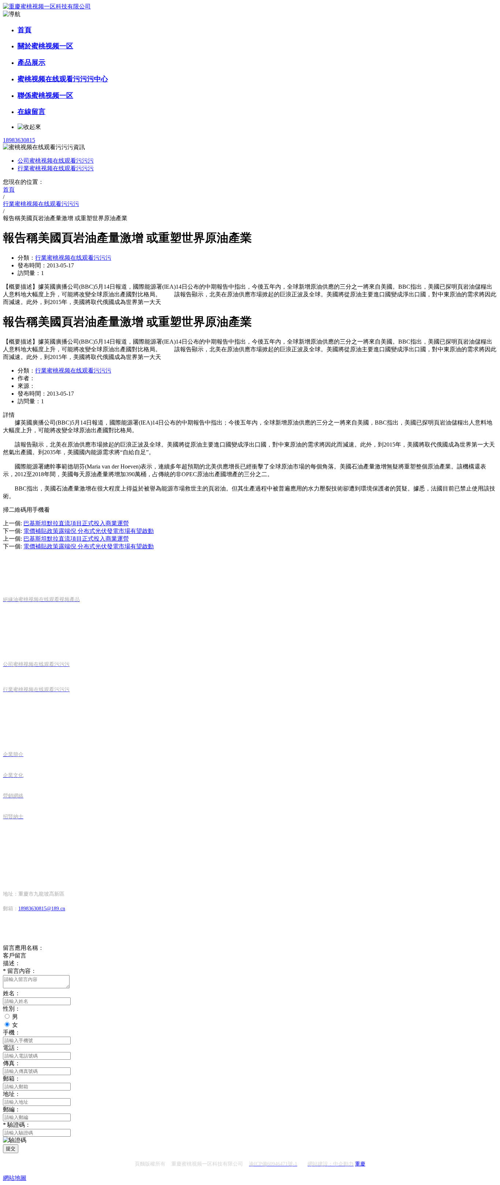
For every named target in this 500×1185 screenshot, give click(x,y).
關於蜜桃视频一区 (45, 46)
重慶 (360, 1164)
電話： (11, 1048)
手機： (11, 1032)
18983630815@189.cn (41, 908)
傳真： (11, 1063)
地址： (11, 1094)
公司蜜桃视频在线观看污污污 (56, 161)
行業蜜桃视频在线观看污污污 (56, 168)
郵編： (11, 1109)
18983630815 (19, 140)
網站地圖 (14, 1178)
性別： (11, 1009)
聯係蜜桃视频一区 (45, 95)
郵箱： (11, 1078)
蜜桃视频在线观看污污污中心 (63, 79)
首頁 (24, 30)
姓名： (11, 993)
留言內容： (20, 971)
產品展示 (31, 62)
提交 (10, 1148)
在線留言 (31, 111)
